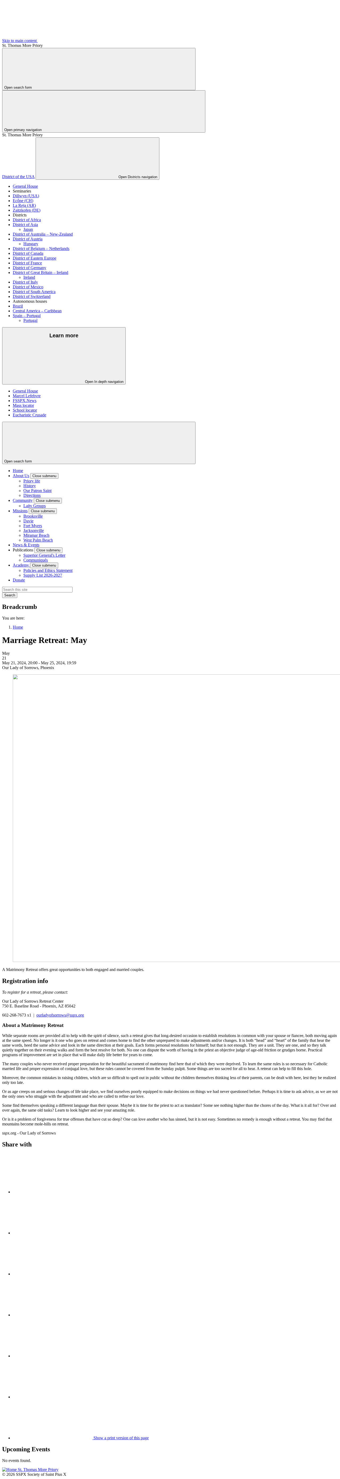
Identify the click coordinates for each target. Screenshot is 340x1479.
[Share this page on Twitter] (52, 1192)
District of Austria (27, 239)
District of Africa (27, 220)
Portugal (30, 320)
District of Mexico (28, 287)
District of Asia (25, 224)
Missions (20, 511)
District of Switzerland (31, 296)
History (29, 486)
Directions (32, 495)
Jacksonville (33, 530)
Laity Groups (34, 505)
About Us (21, 475)
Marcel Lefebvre (27, 396)
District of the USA (18, 176)
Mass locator (23, 405)
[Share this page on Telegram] (52, 1397)
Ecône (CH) (23, 200)
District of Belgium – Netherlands (41, 248)
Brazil (18, 306)
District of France (27, 263)
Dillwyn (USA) (26, 196)
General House (25, 186)
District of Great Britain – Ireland (40, 272)
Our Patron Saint (37, 490)
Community (23, 500)
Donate (19, 580)
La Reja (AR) (24, 205)
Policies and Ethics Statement (48, 570)
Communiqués (35, 560)
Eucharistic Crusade (29, 415)
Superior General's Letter (44, 555)
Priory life (31, 481)
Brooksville (33, 516)
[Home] (30, 1469)
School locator (25, 410)
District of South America (34, 291)
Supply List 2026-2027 (42, 575)
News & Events (26, 545)
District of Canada (28, 253)
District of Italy (25, 282)
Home (18, 470)
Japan (28, 229)
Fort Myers (32, 525)
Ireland (29, 277)
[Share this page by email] (52, 1274)
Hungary (30, 243)
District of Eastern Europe (34, 258)
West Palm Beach (38, 540)
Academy (21, 565)
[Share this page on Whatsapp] (52, 1315)
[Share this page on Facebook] (52, 1233)
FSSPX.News (24, 400)
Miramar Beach (36, 535)
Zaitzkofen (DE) (26, 210)
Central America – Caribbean (37, 311)
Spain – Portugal (27, 315)
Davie (28, 521)
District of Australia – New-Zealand (43, 234)
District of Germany (29, 267)
